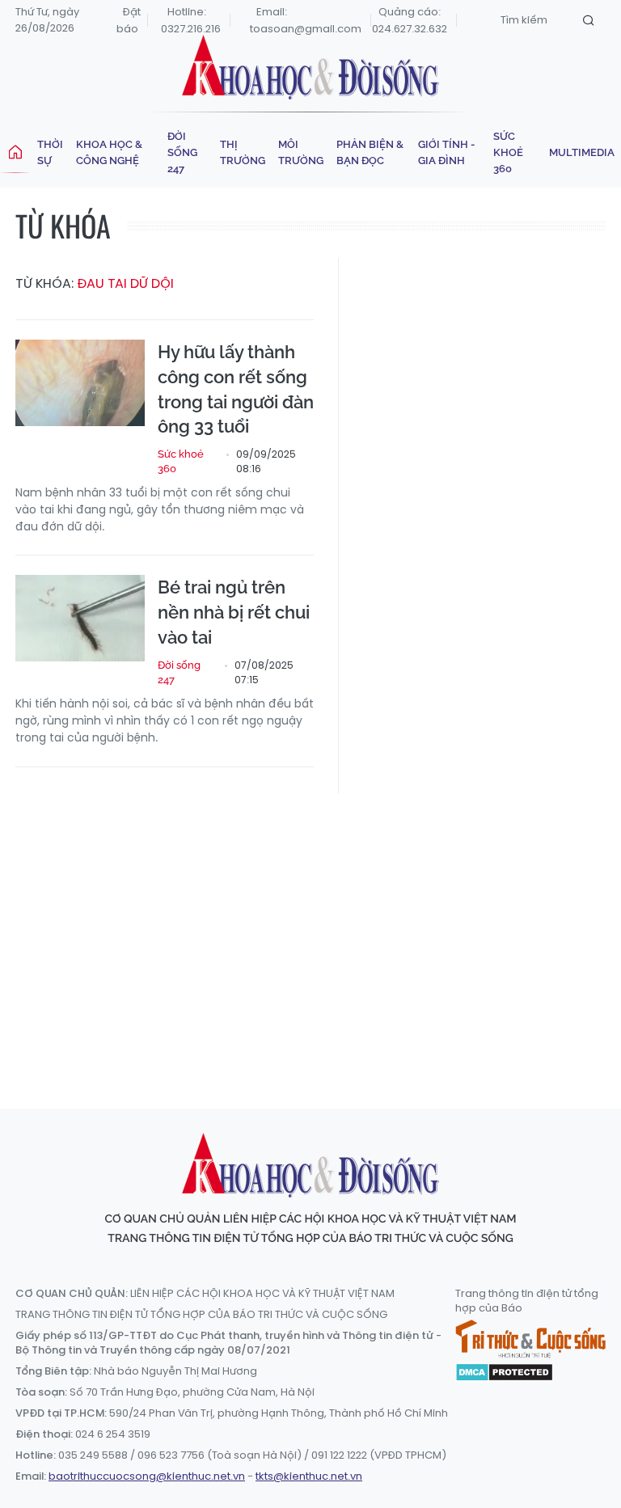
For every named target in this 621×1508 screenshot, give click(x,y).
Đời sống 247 (182, 152)
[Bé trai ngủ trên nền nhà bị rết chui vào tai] (80, 618)
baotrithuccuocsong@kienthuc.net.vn (147, 1476)
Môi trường (300, 152)
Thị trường (242, 152)
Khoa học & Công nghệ (109, 152)
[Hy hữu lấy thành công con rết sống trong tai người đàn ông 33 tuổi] (80, 383)
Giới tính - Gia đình (446, 152)
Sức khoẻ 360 (508, 152)
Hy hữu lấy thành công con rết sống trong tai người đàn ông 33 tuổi (236, 389)
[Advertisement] (318, 935)
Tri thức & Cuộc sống (530, 1339)
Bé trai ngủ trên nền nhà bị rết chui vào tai (234, 612)
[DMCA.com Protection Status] (504, 1370)
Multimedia (582, 152)
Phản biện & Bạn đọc (369, 152)
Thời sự (50, 152)
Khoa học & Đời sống (310, 67)
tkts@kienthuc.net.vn (309, 1476)
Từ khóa (63, 225)
